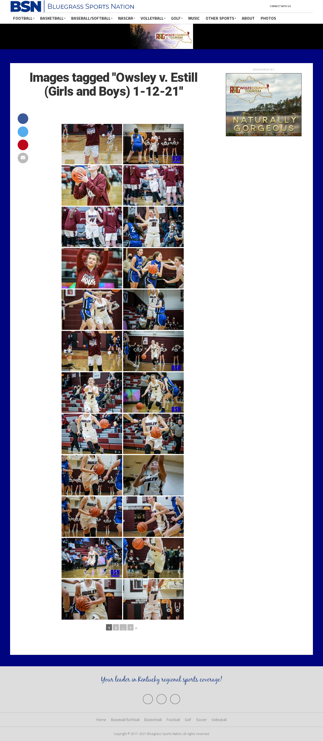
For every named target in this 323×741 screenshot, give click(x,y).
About (248, 18)
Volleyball (152, 18)
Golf (176, 18)
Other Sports (220, 18)
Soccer (201, 720)
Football (23, 18)
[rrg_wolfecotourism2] (264, 135)
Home (101, 720)
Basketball (52, 18)
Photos (268, 18)
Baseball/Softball (91, 18)
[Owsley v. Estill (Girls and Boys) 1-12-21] (92, 144)
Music (194, 18)
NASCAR (125, 18)
